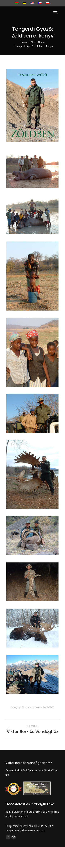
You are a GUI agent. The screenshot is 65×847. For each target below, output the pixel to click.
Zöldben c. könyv (31, 707)
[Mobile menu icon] (55, 13)
